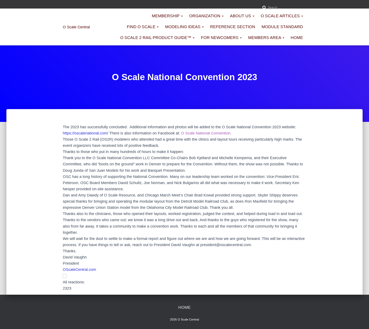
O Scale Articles (281, 16)
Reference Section (232, 27)
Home (297, 37)
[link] (206, 133)
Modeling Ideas (183, 27)
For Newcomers (220, 37)
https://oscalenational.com (85, 133)
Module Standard (282, 27)
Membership (166, 16)
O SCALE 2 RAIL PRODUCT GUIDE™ (156, 37)
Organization (205, 16)
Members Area (265, 37)
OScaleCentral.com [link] (79, 269)
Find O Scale (142, 27)
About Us (241, 16)
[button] (184, 276)
